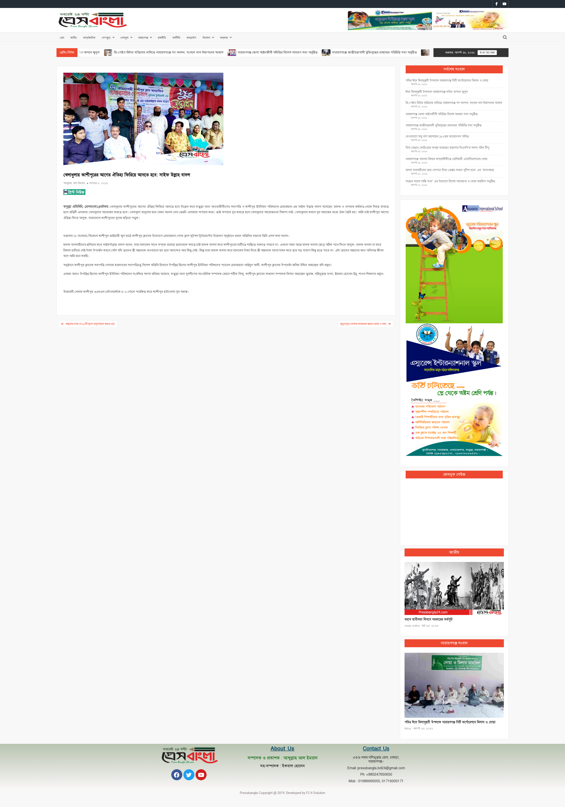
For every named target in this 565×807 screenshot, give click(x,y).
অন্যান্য (224, 37)
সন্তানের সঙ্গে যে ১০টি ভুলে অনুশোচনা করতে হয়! (90, 323)
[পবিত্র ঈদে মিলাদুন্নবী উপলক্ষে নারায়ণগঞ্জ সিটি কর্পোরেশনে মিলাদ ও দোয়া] (454, 685)
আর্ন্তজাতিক (89, 37)
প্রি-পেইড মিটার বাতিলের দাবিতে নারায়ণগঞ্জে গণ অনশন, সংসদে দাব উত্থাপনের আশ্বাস (139, 52)
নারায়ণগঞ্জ (143, 37)
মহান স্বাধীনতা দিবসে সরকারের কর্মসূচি (428, 619)
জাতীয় (73, 37)
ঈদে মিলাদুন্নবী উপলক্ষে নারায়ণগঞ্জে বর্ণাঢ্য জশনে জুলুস (437, 92)
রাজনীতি (162, 37)
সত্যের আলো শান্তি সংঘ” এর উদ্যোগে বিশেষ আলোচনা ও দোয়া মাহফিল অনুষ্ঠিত (450, 181)
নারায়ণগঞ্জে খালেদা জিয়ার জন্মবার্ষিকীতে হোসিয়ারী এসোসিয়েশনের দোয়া (446, 159)
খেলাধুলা (124, 37)
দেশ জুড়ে (106, 37)
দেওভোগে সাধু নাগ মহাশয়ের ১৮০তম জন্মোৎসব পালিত (438, 136)
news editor (412, 626)
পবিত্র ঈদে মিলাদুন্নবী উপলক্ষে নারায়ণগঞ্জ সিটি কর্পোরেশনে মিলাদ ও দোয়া (447, 80)
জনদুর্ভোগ (191, 37)
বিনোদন (206, 37)
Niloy (408, 728)
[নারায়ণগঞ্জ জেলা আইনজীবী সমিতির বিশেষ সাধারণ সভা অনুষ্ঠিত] (202, 52)
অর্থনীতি (176, 37)
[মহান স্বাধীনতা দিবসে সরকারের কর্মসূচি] (454, 588)
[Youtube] (201, 774)
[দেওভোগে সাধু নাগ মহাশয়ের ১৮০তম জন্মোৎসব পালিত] (396, 52)
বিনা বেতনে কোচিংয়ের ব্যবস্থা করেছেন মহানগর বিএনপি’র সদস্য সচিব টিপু (447, 148)
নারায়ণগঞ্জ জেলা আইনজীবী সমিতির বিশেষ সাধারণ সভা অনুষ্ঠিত (248, 52)
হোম (62, 37)
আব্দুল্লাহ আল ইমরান (74, 183)
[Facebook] (176, 774)
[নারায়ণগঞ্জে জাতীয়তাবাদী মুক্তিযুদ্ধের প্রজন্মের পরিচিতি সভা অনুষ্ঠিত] (297, 52)
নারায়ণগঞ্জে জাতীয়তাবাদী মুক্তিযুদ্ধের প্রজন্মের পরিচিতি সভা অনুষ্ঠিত (345, 52)
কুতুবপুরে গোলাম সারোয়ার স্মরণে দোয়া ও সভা (363, 323)
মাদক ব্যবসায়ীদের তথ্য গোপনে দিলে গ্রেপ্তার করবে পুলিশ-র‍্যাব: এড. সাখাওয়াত (450, 170)
